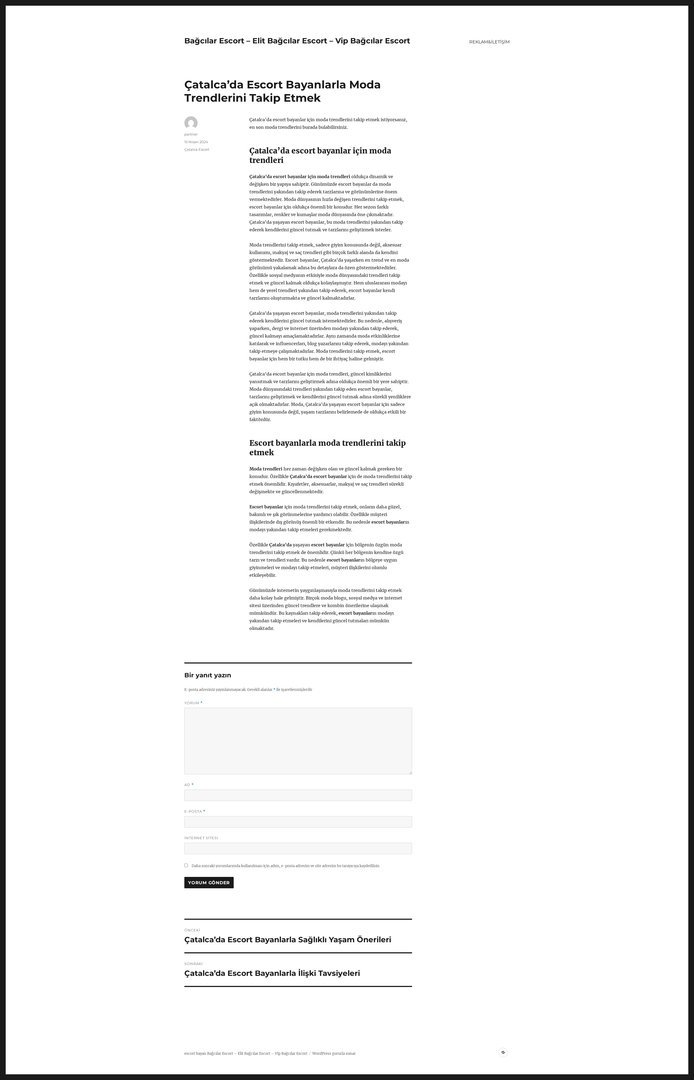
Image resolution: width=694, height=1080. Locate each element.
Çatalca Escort (196, 149)
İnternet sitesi (201, 838)
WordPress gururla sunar (334, 1053)
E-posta (194, 811)
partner (191, 134)
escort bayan (195, 1053)
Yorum (193, 703)
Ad (189, 785)
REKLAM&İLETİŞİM (489, 41)
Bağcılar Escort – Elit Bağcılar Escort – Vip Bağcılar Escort (297, 40)
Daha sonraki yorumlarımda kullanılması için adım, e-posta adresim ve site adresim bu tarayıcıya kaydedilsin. (286, 866)
